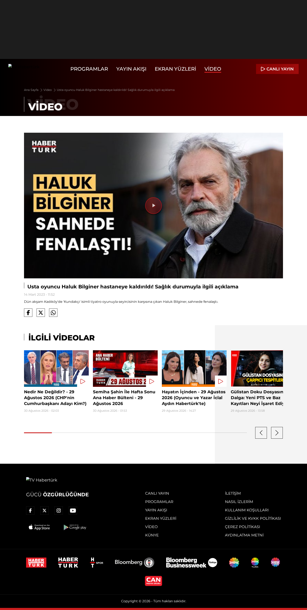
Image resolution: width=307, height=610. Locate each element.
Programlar (89, 69)
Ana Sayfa (31, 90)
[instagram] (59, 510)
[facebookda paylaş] (28, 312)
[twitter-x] (44, 510)
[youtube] (73, 510)
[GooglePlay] (74, 527)
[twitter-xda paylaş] (41, 312)
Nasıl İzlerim (239, 501)
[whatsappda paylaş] (53, 312)
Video (212, 69)
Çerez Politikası (242, 527)
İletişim (233, 493)
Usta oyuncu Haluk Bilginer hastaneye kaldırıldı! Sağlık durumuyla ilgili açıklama (116, 90)
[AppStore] (39, 527)
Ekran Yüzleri (175, 69)
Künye (152, 535)
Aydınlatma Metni (244, 535)
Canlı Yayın (157, 493)
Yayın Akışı (131, 69)
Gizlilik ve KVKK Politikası (253, 518)
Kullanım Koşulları (247, 510)
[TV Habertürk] (23, 69)
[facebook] (30, 510)
